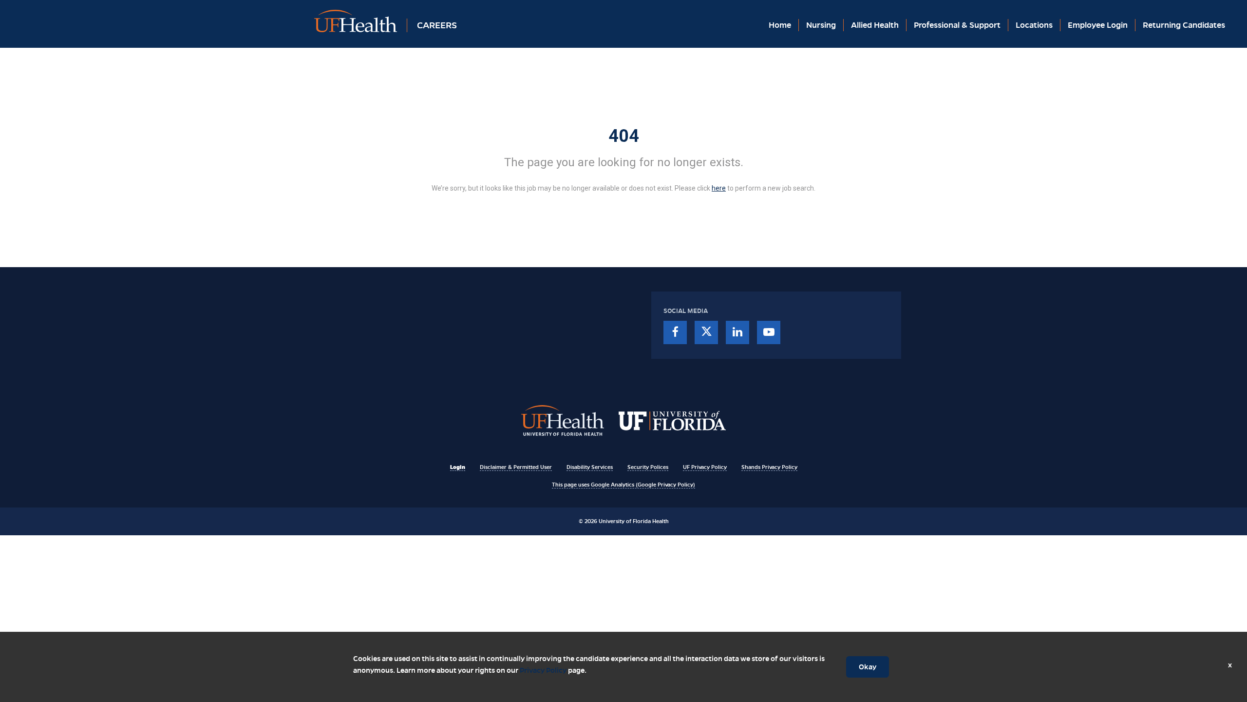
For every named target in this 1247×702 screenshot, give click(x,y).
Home (780, 25)
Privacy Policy (543, 670)
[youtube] (768, 332)
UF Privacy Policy (705, 467)
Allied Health (875, 25)
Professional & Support (957, 25)
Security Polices (647, 467)
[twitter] (706, 332)
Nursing (821, 25)
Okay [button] (867, 667)
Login (457, 467)
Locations (1034, 25)
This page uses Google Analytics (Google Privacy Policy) (623, 484)
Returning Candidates (1184, 25)
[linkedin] (737, 332)
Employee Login (1098, 25)
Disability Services (590, 467)
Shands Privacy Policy (769, 467)
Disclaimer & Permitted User (516, 467)
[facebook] (675, 332)
